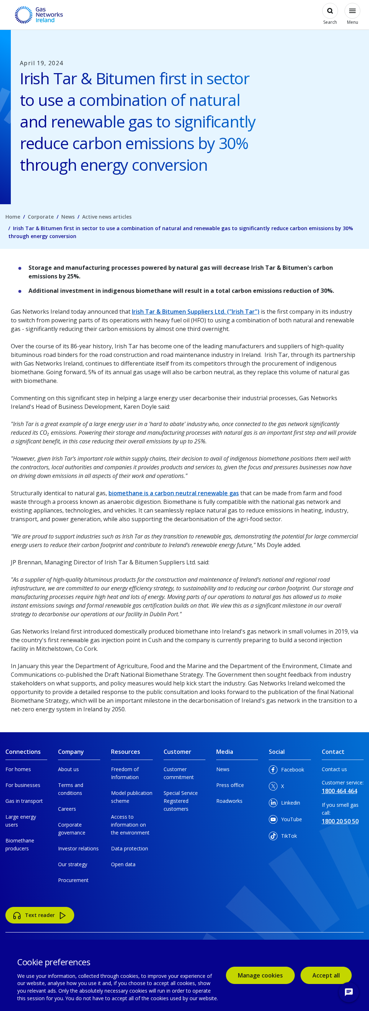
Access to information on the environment (130, 824)
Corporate (41, 216)
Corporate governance (71, 828)
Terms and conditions (70, 789)
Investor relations (78, 848)
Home (12, 216)
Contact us (334, 769)
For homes (18, 769)
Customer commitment (179, 773)
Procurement (73, 880)
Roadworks (229, 800)
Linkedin (290, 804)
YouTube (290, 821)
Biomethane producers (19, 844)
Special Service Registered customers (181, 800)
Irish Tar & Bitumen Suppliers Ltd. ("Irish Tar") (195, 312)
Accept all (332, 975)
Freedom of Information (125, 773)
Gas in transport (24, 800)
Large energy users (20, 820)
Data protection (129, 848)
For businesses (22, 785)
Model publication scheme (131, 796)
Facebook (290, 771)
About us (68, 769)
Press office (230, 785)
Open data (123, 864)
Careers (67, 808)
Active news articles (107, 216)
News (68, 216)
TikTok (290, 837)
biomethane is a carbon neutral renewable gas (173, 493)
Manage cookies (260, 975)
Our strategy (72, 864)
